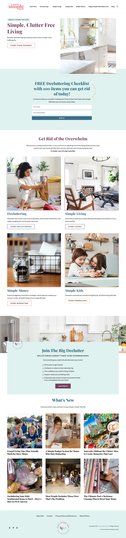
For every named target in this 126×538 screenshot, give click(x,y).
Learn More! (63, 386)
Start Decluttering (21, 227)
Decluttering (17, 213)
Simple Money (18, 290)
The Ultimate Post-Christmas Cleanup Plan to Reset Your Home (100, 497)
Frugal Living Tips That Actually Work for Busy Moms (22, 452)
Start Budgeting (19, 303)
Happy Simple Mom (103, 526)
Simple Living (75, 213)
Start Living (75, 227)
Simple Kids (74, 290)
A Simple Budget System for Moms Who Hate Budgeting (62, 452)
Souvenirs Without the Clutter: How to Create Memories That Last (101, 452)
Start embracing (77, 301)
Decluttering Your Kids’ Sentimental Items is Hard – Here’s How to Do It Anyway (24, 499)
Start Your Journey (21, 45)
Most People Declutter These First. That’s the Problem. (62, 497)
